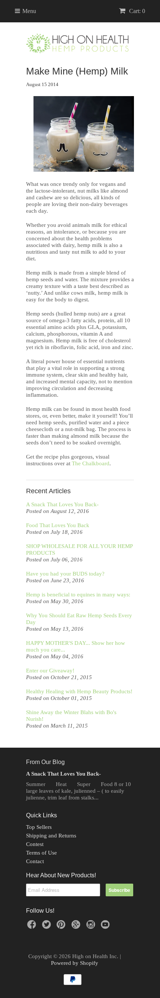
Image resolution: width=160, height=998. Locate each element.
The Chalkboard (90, 463)
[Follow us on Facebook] (32, 926)
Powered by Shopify (74, 963)
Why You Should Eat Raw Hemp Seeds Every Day (79, 618)
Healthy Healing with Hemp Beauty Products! (79, 691)
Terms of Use (41, 853)
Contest (35, 844)
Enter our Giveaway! (50, 671)
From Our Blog (45, 762)
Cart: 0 (136, 11)
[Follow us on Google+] (77, 926)
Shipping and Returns (51, 836)
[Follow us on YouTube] (106, 926)
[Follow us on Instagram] (91, 926)
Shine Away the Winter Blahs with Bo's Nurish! (71, 715)
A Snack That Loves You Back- (62, 504)
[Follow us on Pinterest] (62, 926)
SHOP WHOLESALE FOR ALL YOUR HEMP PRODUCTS (79, 549)
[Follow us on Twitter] (47, 926)
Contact (35, 861)
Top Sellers (39, 827)
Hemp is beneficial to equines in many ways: (78, 595)
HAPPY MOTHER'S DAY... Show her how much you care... (75, 646)
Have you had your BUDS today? (65, 574)
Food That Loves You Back (57, 525)
